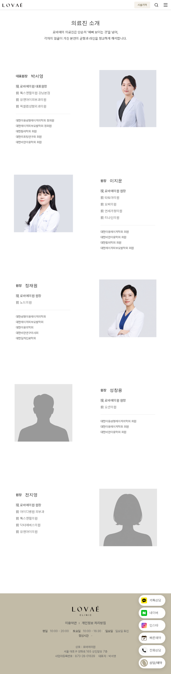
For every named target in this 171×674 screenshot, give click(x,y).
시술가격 (142, 4)
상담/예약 (156, 663)
